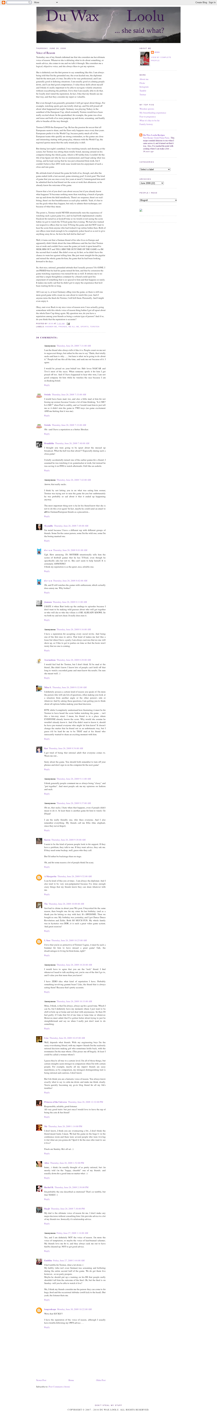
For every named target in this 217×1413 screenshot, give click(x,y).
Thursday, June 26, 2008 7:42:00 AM (74, 479)
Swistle (47, 394)
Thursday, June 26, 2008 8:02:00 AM (70, 580)
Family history (146, 124)
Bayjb (47, 1208)
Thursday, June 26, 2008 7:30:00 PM (68, 1208)
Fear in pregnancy (148, 116)
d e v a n (48, 550)
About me (144, 79)
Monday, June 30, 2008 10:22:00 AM (74, 1309)
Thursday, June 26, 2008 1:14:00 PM (65, 1126)
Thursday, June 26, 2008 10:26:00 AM (74, 964)
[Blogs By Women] (141, 210)
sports (85, 327)
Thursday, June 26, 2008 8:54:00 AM (66, 748)
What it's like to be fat (150, 120)
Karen (47, 839)
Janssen (48, 601)
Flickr (142, 83)
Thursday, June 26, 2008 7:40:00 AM (72, 443)
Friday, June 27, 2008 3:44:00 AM (69, 1260)
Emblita (48, 1260)
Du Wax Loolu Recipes (154, 135)
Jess (157, 52)
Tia (46, 903)
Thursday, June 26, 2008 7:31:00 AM (74, 345)
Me (45, 1126)
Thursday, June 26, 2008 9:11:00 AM (74, 778)
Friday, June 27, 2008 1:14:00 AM (72, 1232)
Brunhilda (49, 443)
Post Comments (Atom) (59, 1386)
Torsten (94, 327)
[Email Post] (68, 324)
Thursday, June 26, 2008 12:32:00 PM (85, 1101)
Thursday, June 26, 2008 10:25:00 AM (69, 940)
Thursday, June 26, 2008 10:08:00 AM (66, 903)
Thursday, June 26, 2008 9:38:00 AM (68, 839)
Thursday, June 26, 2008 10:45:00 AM (67, 1037)
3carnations (50, 659)
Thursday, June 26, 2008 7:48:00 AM (71, 525)
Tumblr (143, 90)
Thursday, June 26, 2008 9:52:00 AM (74, 876)
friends (62, 327)
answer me (51, 327)
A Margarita (50, 876)
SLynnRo (48, 525)
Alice (46, 1162)
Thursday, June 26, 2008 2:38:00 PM (71, 1187)
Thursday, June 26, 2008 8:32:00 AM (69, 687)
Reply (47, 384)
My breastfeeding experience (153, 112)
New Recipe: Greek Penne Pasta (156, 137)
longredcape (50, 1309)
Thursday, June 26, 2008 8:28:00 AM (74, 659)
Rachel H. (49, 1187)
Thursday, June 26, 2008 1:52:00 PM (67, 1162)
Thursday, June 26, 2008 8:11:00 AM (70, 601)
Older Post (101, 1380)
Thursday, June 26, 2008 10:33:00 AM (74, 1001)
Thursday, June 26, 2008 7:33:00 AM (69, 394)
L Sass (47, 940)
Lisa (46, 1037)
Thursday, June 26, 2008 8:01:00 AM (70, 550)
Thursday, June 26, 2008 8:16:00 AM (74, 629)
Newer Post (41, 1380)
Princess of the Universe (55, 1101)
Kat (46, 748)
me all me (73, 327)
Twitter (143, 94)
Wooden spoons (147, 108)
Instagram (144, 86)
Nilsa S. (47, 687)
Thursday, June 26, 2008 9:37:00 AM (74, 803)
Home (71, 1380)
